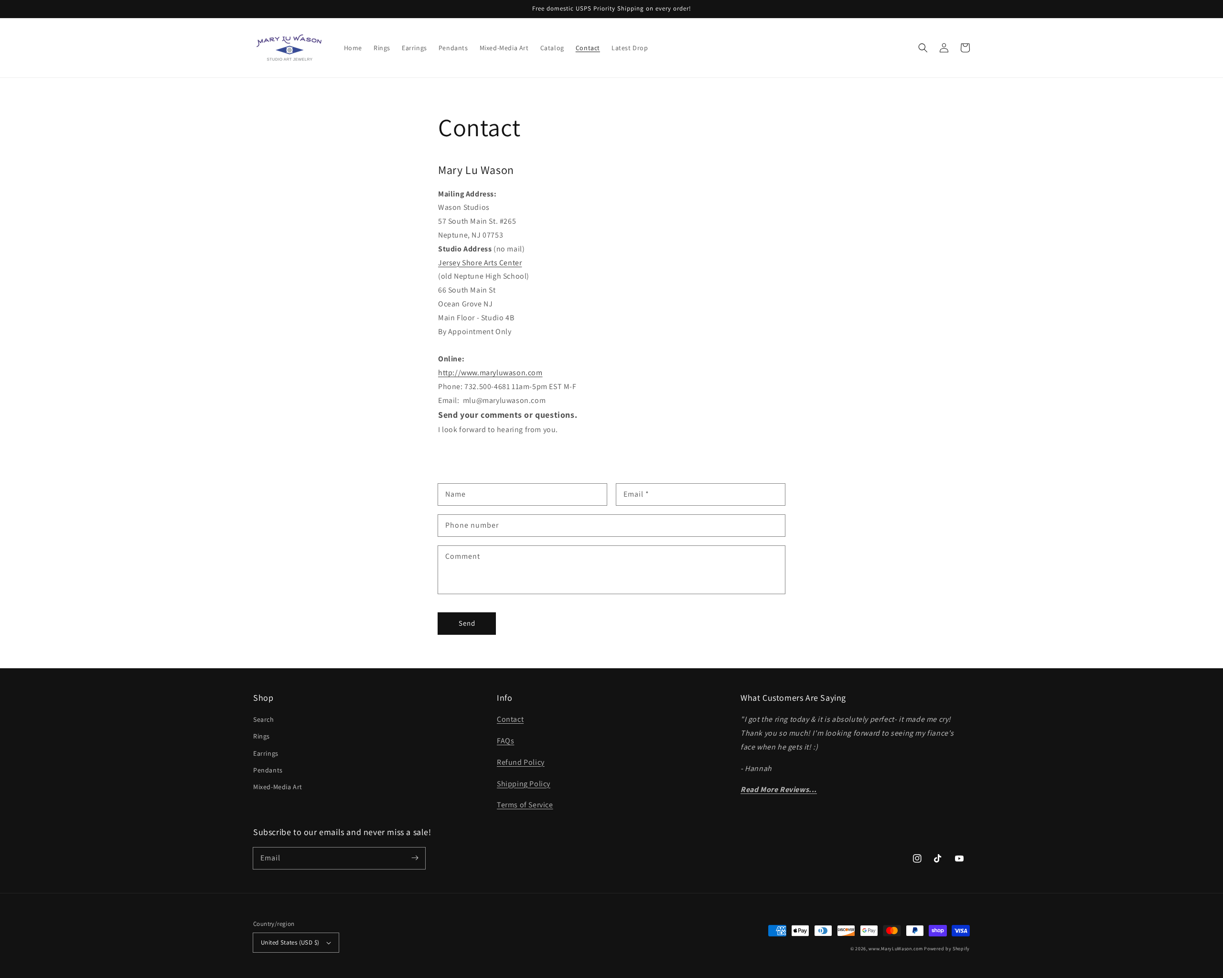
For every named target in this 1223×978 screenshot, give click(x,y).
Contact (510, 719)
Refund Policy (521, 762)
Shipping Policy (523, 784)
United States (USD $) (290, 942)
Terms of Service (525, 805)
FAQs (505, 741)
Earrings (266, 753)
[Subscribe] (414, 858)
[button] (922, 47)
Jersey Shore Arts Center (480, 263)
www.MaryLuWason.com (896, 948)
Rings (261, 736)
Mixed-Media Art (277, 786)
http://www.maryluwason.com (490, 373)
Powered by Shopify (947, 948)
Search (263, 719)
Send (467, 623)
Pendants (268, 770)
